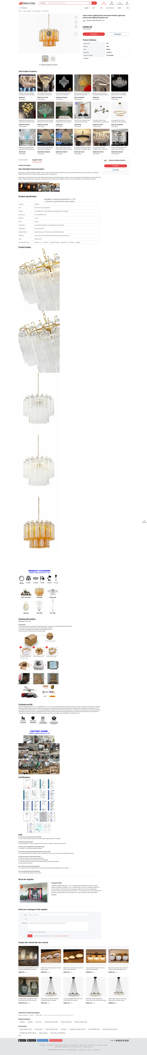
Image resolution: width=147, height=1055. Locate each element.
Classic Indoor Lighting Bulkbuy (57, 1033)
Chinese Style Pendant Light (51, 1022)
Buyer (93, 8)
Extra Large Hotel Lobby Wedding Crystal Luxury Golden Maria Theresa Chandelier (45, 148)
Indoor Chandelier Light (93, 1029)
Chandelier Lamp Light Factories (77, 1029)
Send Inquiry (93, 34)
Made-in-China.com (67, 1046)
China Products (50, 1045)
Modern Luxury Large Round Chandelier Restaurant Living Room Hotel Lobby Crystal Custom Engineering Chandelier (101, 94)
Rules (127, 8)
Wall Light (30, 1022)
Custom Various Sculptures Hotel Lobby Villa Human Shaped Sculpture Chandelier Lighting (82, 121)
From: (25, 915)
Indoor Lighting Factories (26, 1029)
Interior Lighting (36, 11)
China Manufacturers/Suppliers (61, 1045)
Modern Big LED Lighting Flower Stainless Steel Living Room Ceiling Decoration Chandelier (27, 121)
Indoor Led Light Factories (51, 1029)
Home (19, 11)
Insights (105, 1045)
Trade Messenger (42, 1040)
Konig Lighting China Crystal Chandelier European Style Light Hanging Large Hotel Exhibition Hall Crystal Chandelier (119, 121)
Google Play (31, 1040)
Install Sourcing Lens (56, 1040)
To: (26, 919)
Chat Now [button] (118, 34)
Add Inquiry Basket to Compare (49, 64)
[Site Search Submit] (94, 3)
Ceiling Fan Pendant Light (81, 1022)
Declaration (89, 1049)
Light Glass (63, 1029)
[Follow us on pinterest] (125, 1040)
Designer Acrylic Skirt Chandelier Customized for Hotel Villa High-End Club (27, 94)
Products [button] (43, 3)
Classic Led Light (43, 1033)
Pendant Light (45, 11)
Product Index (100, 1045)
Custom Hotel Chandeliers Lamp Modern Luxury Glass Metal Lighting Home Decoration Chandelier (119, 148)
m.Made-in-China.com (77, 1046)
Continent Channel (91, 1045)
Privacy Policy (97, 1049)
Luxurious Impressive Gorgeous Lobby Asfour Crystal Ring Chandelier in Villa (63, 94)
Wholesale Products (73, 1045)
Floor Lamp (38, 1022)
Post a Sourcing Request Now (61, 936)
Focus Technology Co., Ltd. (62, 1049)
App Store (22, 1040)
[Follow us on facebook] (117, 1040)
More (19, 1035)
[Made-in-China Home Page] (26, 3)
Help (101, 8)
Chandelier (22, 1022)
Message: (24, 923)
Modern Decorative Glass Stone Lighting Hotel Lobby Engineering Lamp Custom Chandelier (26, 148)
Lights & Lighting (27, 11)
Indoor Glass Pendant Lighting (110, 1029)
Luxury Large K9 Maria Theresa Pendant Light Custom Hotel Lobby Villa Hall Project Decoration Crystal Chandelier (64, 148)
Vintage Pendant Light (66, 1022)
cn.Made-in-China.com (88, 1046)
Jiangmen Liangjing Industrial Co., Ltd (95, 20)
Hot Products (42, 1045)
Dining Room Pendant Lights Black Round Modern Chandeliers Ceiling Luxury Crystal (82, 148)
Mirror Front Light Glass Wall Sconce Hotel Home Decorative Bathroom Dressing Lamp (28, 969)
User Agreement (82, 1049)
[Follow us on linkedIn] (128, 1040)
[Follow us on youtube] (123, 1040)
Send (30, 936)
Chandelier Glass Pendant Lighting (28, 1033)
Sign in (127, 4)
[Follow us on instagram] (121, 1040)
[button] (89, 3)
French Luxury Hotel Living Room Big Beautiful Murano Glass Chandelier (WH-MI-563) (82, 94)
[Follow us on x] (119, 1040)
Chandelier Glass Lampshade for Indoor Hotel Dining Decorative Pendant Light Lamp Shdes (27, 1000)
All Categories (23, 8)
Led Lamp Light (38, 1029)
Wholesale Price (82, 1045)
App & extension (110, 8)
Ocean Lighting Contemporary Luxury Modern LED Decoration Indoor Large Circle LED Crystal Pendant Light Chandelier (44, 94)
